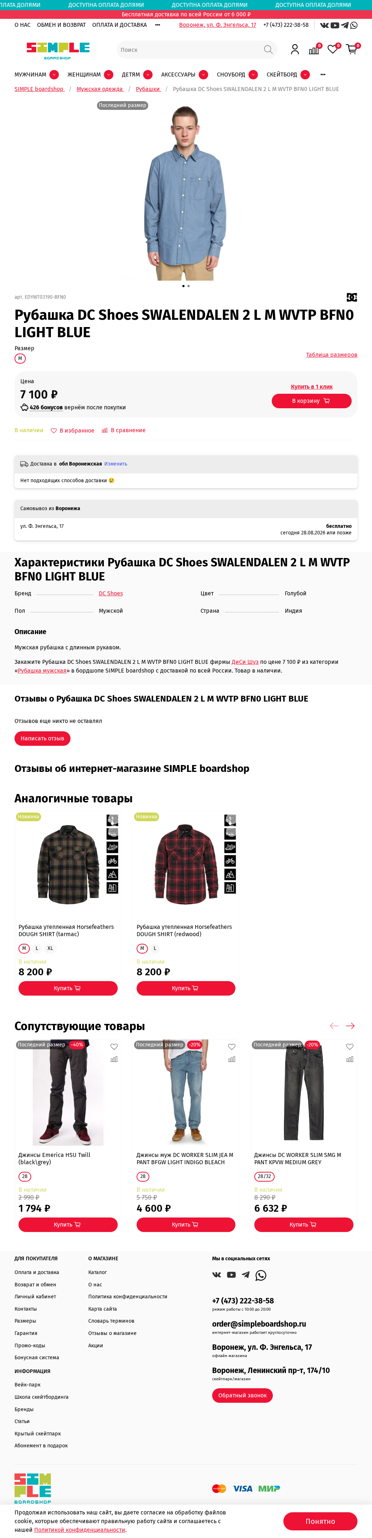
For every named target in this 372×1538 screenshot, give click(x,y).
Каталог (97, 1272)
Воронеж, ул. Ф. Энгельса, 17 (217, 24)
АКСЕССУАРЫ (178, 74)
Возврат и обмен (35, 1285)
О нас (95, 1285)
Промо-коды (30, 1346)
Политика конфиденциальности (127, 1297)
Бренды (24, 1409)
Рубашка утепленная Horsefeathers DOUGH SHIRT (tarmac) (66, 930)
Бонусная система (37, 1358)
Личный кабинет (35, 1297)
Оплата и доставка (37, 1272)
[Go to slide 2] (188, 286)
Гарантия (26, 1333)
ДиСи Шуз (245, 661)
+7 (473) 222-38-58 (286, 24)
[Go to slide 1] (183, 286)
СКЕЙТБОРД (282, 74)
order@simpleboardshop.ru (259, 1324)
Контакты (26, 1309)
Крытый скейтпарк (38, 1434)
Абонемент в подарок (41, 1446)
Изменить (115, 464)
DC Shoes (111, 593)
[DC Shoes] (352, 296)
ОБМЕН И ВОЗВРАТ (61, 24)
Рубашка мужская (42, 670)
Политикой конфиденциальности (79, 1529)
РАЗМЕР (25, 348)
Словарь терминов (111, 1321)
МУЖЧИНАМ (30, 74)
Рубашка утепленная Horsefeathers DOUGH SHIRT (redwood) (184, 930)
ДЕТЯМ (131, 74)
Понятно (320, 1521)
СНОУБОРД (231, 74)
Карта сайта (102, 1309)
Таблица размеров (331, 354)
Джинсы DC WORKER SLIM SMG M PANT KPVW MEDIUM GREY (297, 1159)
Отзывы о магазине (112, 1333)
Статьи (22, 1421)
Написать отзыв (42, 738)
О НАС (23, 24)
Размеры (25, 1321)
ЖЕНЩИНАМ (84, 74)
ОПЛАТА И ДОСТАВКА (119, 24)
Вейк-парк (27, 1385)
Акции (95, 1346)
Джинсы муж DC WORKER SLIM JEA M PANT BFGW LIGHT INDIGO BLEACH (185, 1159)
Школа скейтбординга (42, 1397)
